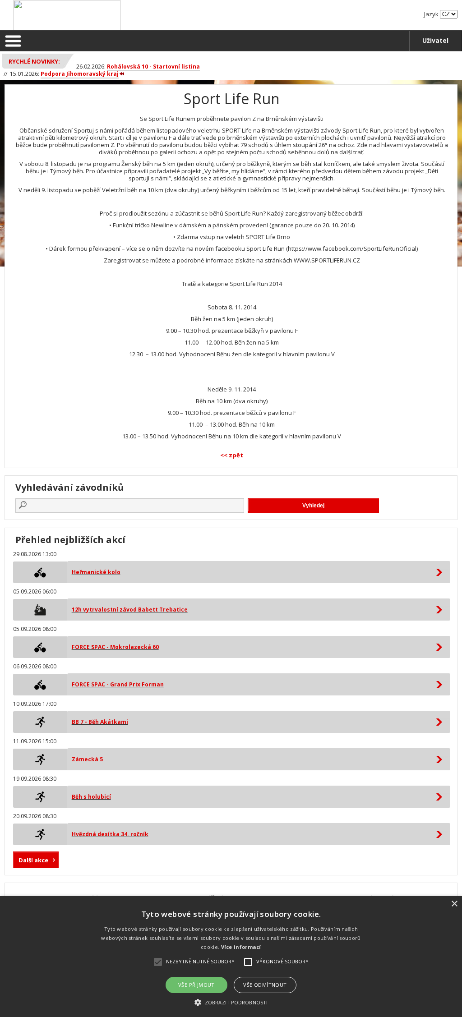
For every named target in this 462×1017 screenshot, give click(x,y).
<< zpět (231, 455)
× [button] (454, 904)
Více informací (241, 946)
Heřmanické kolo (96, 572)
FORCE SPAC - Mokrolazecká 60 (115, 647)
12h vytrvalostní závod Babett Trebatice (130, 609)
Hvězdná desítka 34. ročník (110, 834)
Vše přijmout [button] (196, 984)
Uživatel (435, 40)
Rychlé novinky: (34, 61)
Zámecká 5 (87, 759)
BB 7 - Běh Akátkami (100, 722)
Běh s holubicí (91, 797)
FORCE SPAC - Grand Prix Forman (118, 684)
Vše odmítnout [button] (264, 984)
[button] (231, 1002)
